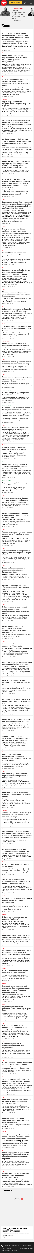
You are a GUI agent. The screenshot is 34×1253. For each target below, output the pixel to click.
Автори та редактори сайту (9, 1250)
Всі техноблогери (6, 1248)
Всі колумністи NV (17, 1245)
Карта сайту (8, 1245)
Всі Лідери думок (28, 1245)
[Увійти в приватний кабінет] (25, 3)
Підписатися (7, 1237)
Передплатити (15, 2)
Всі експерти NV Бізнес (26, 1248)
